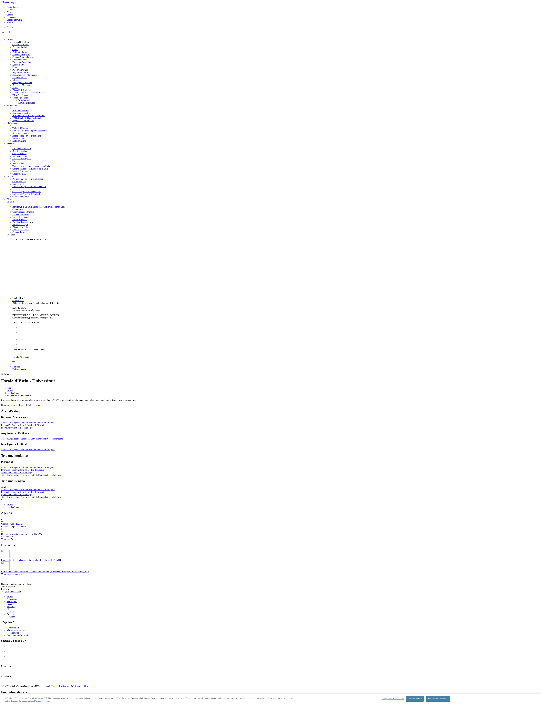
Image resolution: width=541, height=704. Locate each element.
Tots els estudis (24, 100)
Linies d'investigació (21, 158)
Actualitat (11, 361)
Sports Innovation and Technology (16, 428)
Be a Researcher (19, 151)
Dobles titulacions (20, 52)
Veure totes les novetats (11, 574)
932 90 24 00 (18, 300)
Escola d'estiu (18, 65)
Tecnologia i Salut (20, 98)
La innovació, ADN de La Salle (26, 194)
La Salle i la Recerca (21, 148)
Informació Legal (20, 224)
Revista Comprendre (21, 171)
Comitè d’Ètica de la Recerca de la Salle (30, 169)
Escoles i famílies (14, 20)
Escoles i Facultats (20, 214)
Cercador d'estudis (20, 44)
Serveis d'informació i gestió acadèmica (29, 130)
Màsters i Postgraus (21, 54)
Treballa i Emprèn (20, 128)
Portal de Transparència (22, 222)
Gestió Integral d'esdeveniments (26, 191)
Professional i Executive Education (27, 179)
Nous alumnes (13, 7)
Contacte (11, 234)
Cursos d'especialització (23, 57)
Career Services (19, 181)
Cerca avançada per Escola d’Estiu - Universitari (22, 405)
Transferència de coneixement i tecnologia (31, 166)
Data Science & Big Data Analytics (28, 92)
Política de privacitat (60, 686)
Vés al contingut (8, 2)
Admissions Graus (20, 110)
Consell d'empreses (20, 196)
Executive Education (21, 62)
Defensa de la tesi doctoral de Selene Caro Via (21, 534)
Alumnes (11, 9)
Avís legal (45, 686)
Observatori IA (19, 174)
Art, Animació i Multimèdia (24, 75)
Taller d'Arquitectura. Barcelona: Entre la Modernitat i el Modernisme (32, 439)
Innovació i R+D (19, 184)
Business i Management (23, 85)
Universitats (12, 17)
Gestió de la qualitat (21, 217)
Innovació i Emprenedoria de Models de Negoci (22, 425)
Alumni (10, 12)
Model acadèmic (19, 219)
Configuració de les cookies (393, 699)
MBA (15, 87)
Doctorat (16, 67)
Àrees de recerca (19, 156)
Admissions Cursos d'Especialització (28, 115)
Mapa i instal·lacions (16, 630)
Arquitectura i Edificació (23, 72)
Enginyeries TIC (19, 77)
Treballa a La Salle (20, 229)
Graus (15, 49)
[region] (270, 699)
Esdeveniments (19, 141)
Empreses (11, 15)
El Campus (12, 123)
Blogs (9, 199)
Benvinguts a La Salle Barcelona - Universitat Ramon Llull (38, 207)
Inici (9, 388)
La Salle (10, 202)
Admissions (12, 105)
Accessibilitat (13, 633)
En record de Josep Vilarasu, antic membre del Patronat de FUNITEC (32, 560)
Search (10, 27)
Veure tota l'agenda (9, 539)
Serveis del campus (20, 133)
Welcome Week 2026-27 (12, 524)
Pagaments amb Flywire (23, 120)
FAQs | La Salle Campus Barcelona (28, 118)
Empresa (11, 176)
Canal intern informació (17, 635)
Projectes (16, 161)
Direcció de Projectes (21, 90)
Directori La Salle (20, 227)
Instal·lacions (18, 138)
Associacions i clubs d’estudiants (27, 136)
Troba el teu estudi (20, 42)
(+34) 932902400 (13, 591)
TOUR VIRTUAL (20, 357)
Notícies (16, 367)
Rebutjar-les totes (415, 699)
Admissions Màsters (21, 113)
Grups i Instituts (19, 153)
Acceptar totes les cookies (438, 699)
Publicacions (18, 163)
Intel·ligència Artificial (22, 82)
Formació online (19, 59)
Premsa (10, 22)
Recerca (10, 143)
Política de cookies (79, 686)
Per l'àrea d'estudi (20, 70)
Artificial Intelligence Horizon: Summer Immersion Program (28, 422)
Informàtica (17, 80)
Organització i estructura (23, 212)
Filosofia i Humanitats (22, 95)
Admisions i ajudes (26, 103)
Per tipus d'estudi (19, 47)
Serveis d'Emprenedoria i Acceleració (29, 186)
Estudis (10, 39)
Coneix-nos (17, 209)
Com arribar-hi (19, 232)
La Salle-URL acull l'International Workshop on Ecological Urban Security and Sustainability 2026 (45, 571)
